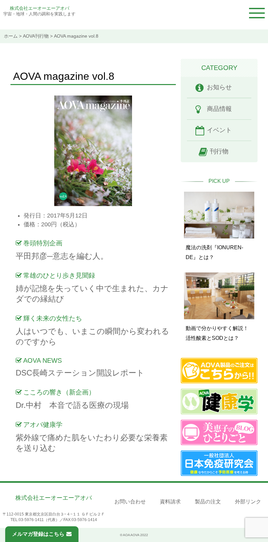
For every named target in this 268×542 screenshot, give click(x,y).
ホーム (11, 36)
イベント (219, 130)
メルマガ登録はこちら (38, 534)
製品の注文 (208, 501)
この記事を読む (219, 225)
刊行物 (219, 151)
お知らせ (219, 87)
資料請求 (170, 501)
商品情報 (219, 108)
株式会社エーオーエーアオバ (39, 8)
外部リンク (248, 501)
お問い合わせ (130, 501)
